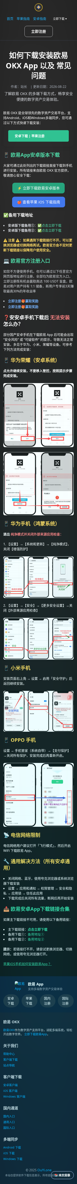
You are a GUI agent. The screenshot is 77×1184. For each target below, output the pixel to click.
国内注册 (47, 1001)
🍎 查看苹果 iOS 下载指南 (38, 202)
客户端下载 (10, 1059)
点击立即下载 (51, 225)
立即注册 (38, 31)
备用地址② (36, 939)
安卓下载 (10, 1001)
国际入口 (9, 1128)
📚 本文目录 (62, 1175)
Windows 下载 (12, 1159)
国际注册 (65, 1001)
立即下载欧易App (35, 1034)
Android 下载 (12, 1147)
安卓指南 (39, 18)
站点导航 (9, 1065)
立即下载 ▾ (60, 19)
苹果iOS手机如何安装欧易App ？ (27, 964)
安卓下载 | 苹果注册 (30, 136)
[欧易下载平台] (38, 7)
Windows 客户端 (14, 1096)
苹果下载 (29, 1001)
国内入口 (9, 1116)
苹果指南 (23, 18)
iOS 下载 (9, 1153)
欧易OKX (9, 1030)
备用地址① (36, 934)
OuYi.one (44, 1170)
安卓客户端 (10, 1085)
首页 (10, 18)
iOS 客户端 (10, 1091)
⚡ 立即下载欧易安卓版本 (38, 188)
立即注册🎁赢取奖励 (23, 301)
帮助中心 (9, 1054)
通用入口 (9, 1122)
